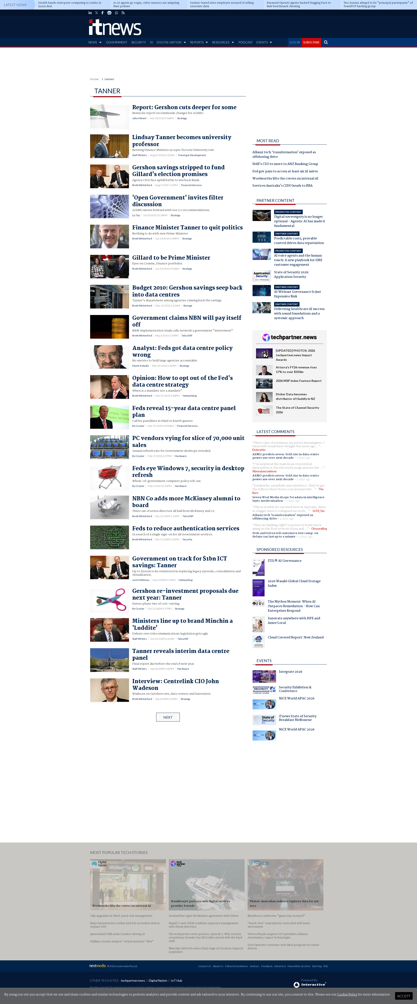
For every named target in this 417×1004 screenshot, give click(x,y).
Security (187, 539)
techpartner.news (133, 980)
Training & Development (192, 155)
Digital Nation (158, 980)
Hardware (181, 456)
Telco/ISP (187, 335)
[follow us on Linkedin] (90, 13)
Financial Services (191, 185)
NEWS (92, 42)
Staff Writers (139, 155)
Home (94, 79)
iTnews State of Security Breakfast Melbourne (297, 719)
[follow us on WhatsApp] (116, 13)
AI (151, 42)
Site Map (317, 966)
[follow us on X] (96, 13)
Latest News (15, 5)
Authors (255, 966)
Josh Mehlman (140, 580)
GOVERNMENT (116, 42)
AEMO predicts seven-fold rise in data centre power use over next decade (285, 456)
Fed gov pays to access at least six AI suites (285, 171)
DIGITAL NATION (169, 42)
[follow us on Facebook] (102, 13)
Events (263, 660)
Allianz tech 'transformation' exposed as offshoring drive (284, 155)
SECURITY (138, 42)
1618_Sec (318, 511)
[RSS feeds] (123, 13)
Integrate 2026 (290, 672)
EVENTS (262, 42)
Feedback (267, 966)
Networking (190, 395)
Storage (187, 305)
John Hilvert (139, 118)
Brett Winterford (142, 185)
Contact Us (204, 966)
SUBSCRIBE (311, 42)
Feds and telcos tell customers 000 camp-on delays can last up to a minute (285, 535)
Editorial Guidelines (236, 966)
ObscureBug (319, 528)
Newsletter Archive (299, 966)
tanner (109, 79)
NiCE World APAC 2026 (296, 699)
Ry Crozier (138, 425)
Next (168, 717)
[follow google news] (109, 13)
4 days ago (287, 518)
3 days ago (293, 500)
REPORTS (197, 42)
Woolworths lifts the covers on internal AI (285, 178)
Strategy (182, 118)
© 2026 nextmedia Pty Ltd (122, 966)
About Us (218, 966)
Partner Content (275, 200)
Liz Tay (136, 215)
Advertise (280, 966)
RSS (326, 966)
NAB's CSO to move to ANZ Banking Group (285, 164)
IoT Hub (176, 980)
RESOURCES (220, 42)
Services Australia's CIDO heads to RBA (282, 186)
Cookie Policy (347, 994)
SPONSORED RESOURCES (279, 549)
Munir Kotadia (140, 365)
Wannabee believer (264, 471)
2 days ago (304, 457)
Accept (403, 996)
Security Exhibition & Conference (295, 690)
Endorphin (258, 450)
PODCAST (245, 42)
